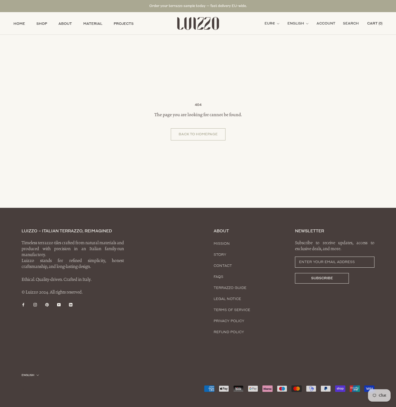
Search (351, 24)
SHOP (41, 24)
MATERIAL (92, 24)
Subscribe (322, 278)
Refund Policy (229, 332)
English (295, 23)
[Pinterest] (47, 304)
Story (220, 255)
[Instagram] (35, 304)
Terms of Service (232, 310)
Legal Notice (227, 299)
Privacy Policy (229, 321)
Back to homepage (198, 134)
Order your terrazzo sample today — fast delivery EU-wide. (198, 6)
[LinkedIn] (70, 304)
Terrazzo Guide (230, 288)
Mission (222, 244)
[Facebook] (23, 304)
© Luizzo (30, 389)
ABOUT (65, 24)
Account (326, 24)
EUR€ (270, 23)
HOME (19, 24)
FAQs (218, 277)
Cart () (375, 23)
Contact (223, 266)
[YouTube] (59, 304)
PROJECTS (124, 24)
